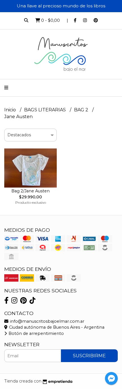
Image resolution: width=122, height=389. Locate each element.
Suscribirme (89, 355)
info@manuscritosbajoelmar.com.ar (46, 321)
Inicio (10, 109)
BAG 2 (81, 109)
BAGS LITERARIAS (45, 109)
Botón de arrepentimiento (35, 333)
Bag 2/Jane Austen (30, 191)
